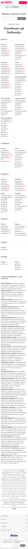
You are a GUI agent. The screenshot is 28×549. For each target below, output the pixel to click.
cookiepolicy (17, 542)
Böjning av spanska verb (15, 501)
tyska (7, 479)
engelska (24, 477)
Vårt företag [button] (4, 516)
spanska (3, 479)
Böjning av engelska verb (17, 502)
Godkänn (23, 545)
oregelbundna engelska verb (9, 504)
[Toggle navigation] (22, 6)
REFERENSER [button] (4, 526)
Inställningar (16, 545)
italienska (15, 479)
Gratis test (23, 2)
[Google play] (13, 508)
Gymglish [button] (3, 519)
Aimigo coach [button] (4, 523)
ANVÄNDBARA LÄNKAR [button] (6, 530)
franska (11, 479)
